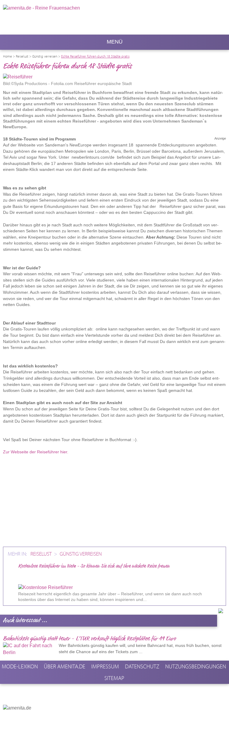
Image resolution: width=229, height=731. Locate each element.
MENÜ (115, 42)
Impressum (105, 666)
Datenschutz (142, 666)
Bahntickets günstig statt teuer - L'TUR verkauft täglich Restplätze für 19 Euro (89, 639)
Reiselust (41, 553)
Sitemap (114, 677)
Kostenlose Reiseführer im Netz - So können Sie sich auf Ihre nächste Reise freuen (94, 566)
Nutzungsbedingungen (195, 666)
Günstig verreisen (81, 553)
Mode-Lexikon (20, 666)
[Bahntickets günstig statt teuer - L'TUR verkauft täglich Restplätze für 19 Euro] (30, 649)
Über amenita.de (64, 666)
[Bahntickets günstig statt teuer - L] (147, 651)
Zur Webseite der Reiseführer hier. (35, 451)
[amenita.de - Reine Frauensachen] (67, 17)
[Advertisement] (114, 500)
